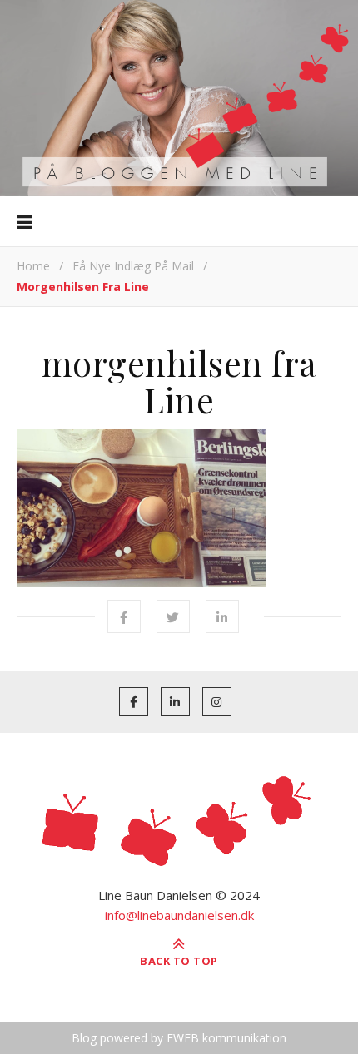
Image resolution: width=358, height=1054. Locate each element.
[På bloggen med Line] (179, 98)
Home (33, 266)
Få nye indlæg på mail (133, 266)
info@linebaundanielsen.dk (179, 915)
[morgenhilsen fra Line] (179, 508)
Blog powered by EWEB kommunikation (179, 1038)
